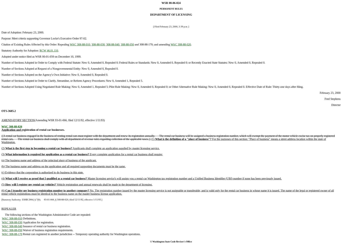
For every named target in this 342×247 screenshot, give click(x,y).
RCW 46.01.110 (49, 50)
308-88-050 (127, 44)
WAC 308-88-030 (12, 222)
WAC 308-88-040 (12, 226)
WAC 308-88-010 (80, 44)
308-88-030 (98, 44)
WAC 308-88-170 (12, 234)
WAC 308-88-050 (12, 230)
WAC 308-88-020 (181, 44)
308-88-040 (112, 44)
